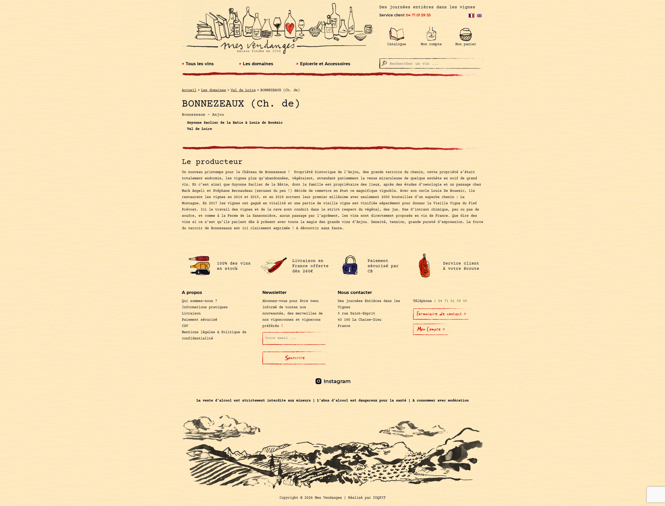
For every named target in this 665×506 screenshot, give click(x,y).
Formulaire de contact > (441, 314)
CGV (185, 326)
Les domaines (258, 63)
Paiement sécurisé (199, 320)
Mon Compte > (431, 329)
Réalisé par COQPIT (366, 498)
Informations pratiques (205, 307)
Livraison (191, 314)
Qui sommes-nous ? (199, 301)
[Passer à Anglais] (479, 15)
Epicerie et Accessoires (325, 63)
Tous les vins (200, 63)
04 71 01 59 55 (418, 15)
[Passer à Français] (471, 15)
